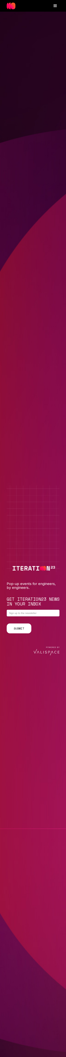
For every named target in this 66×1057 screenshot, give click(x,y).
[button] (55, 6)
